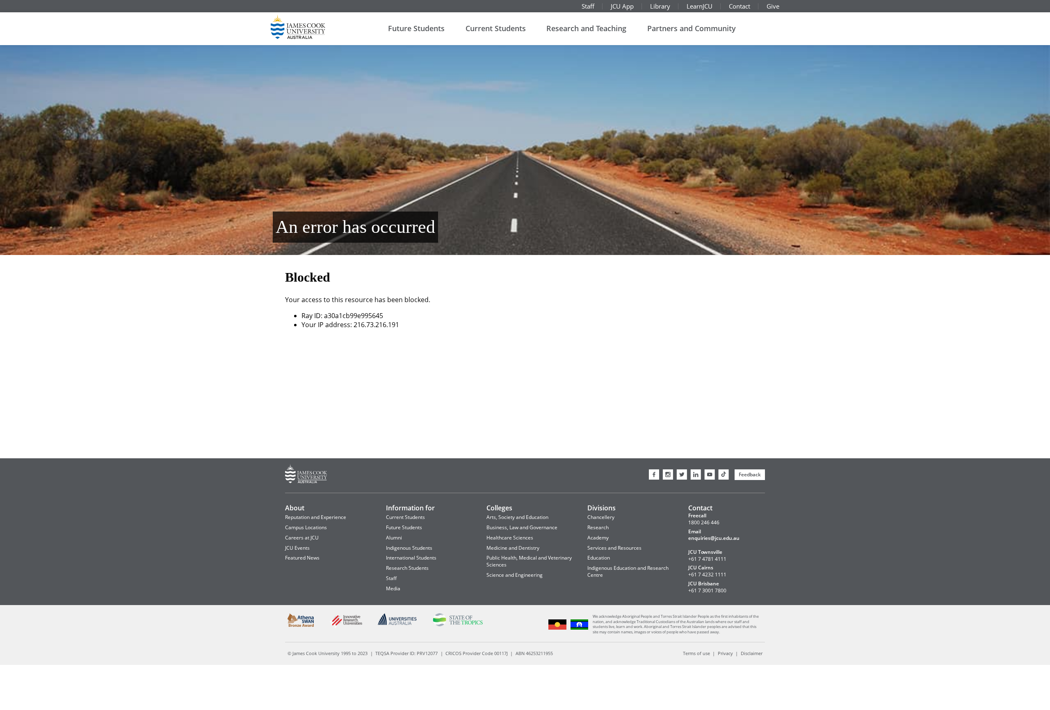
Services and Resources (614, 547)
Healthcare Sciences (509, 537)
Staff (588, 6)
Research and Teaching (586, 28)
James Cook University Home (308, 26)
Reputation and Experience (315, 517)
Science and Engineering (514, 574)
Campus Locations (306, 527)
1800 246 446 (703, 522)
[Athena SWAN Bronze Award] (301, 625)
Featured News (302, 557)
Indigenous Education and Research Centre (628, 571)
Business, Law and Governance (521, 527)
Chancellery (600, 517)
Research (598, 527)
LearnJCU (699, 6)
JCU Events (297, 547)
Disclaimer (751, 653)
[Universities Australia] (397, 624)
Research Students (407, 567)
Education (598, 557)
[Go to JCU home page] (306, 474)
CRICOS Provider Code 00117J (476, 653)
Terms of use (696, 653)
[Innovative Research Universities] (346, 627)
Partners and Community (691, 28)
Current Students (496, 28)
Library (660, 6)
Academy (598, 537)
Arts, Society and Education (517, 517)
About (294, 507)
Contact (739, 6)
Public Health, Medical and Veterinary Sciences (529, 561)
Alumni (394, 537)
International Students (411, 557)
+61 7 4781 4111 (707, 559)
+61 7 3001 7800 (707, 590)
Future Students (416, 28)
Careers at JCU (302, 537)
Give (773, 6)
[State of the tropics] (457, 625)
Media (393, 588)
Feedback (750, 474)
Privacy (725, 653)
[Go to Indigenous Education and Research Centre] (557, 628)
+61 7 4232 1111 (707, 574)
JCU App (622, 6)
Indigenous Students (409, 547)
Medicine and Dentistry (512, 547)
